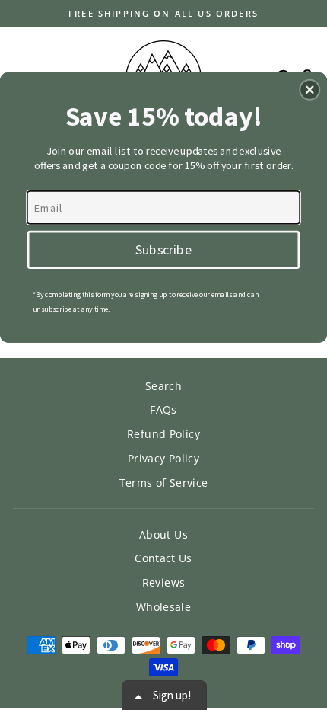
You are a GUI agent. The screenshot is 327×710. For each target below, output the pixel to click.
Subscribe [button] (163, 248)
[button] (309, 89)
